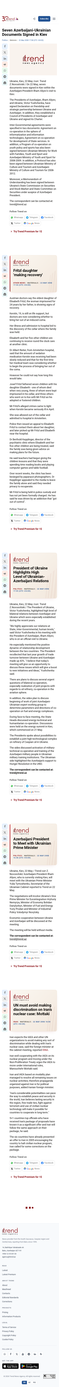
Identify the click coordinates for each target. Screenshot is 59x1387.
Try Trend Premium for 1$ (27, 231)
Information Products (11, 1316)
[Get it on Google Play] (29, 1366)
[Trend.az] (10, 18)
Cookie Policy (7, 1339)
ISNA (45, 1049)
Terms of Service (9, 1327)
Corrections (7, 1301)
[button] (4, 46)
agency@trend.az (9, 1257)
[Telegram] (28, 1354)
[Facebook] (10, 1354)
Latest (5, 1270)
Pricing (5, 1312)
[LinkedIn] (34, 1354)
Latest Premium (9, 1274)
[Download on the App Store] (10, 1366)
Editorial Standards (10, 1297)
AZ (29, 1382)
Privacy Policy (8, 1331)
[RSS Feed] (40, 1354)
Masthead (6, 1289)
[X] (16, 1354)
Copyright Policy (9, 1335)
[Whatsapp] (4, 1354)
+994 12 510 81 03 (9, 1254)
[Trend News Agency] (10, 1231)
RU (34, 1382)
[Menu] (54, 19)
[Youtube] (22, 1354)
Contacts (6, 1293)
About (4, 1285)
